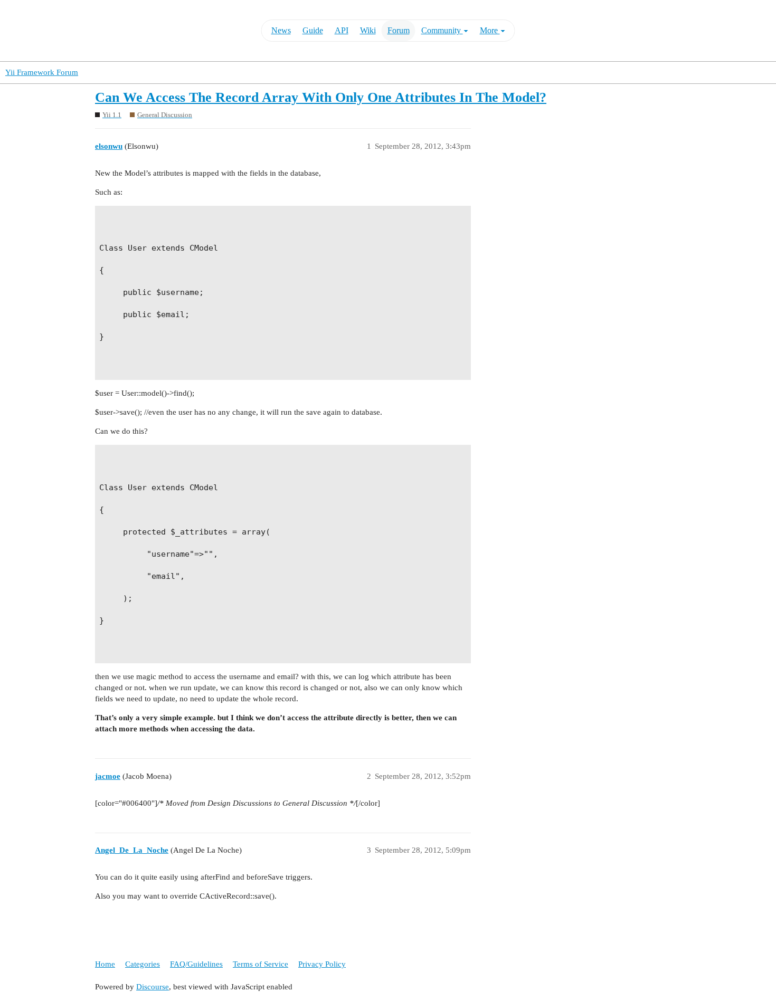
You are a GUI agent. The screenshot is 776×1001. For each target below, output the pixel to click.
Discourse (152, 987)
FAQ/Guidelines (196, 964)
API (341, 30)
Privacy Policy (322, 964)
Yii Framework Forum (41, 72)
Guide (312, 30)
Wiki (368, 30)
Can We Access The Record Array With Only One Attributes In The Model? (320, 97)
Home (105, 964)
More (490, 30)
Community (442, 30)
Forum (398, 30)
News (281, 30)
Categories (142, 964)
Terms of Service (260, 964)
